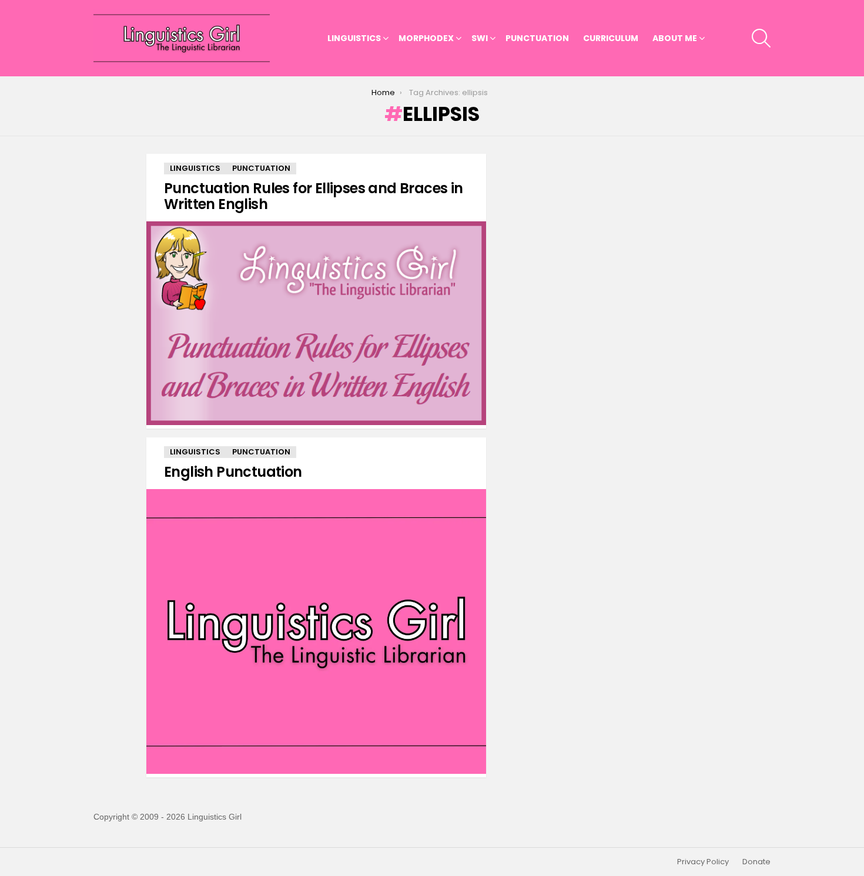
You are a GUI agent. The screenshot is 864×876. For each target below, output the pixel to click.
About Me (674, 38)
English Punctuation (233, 471)
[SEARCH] (761, 38)
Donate (756, 862)
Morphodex (426, 38)
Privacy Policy (703, 862)
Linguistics (354, 38)
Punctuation (537, 38)
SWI (479, 38)
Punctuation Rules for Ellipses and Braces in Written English (313, 196)
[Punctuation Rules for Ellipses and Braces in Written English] (316, 323)
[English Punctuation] (316, 631)
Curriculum (610, 38)
